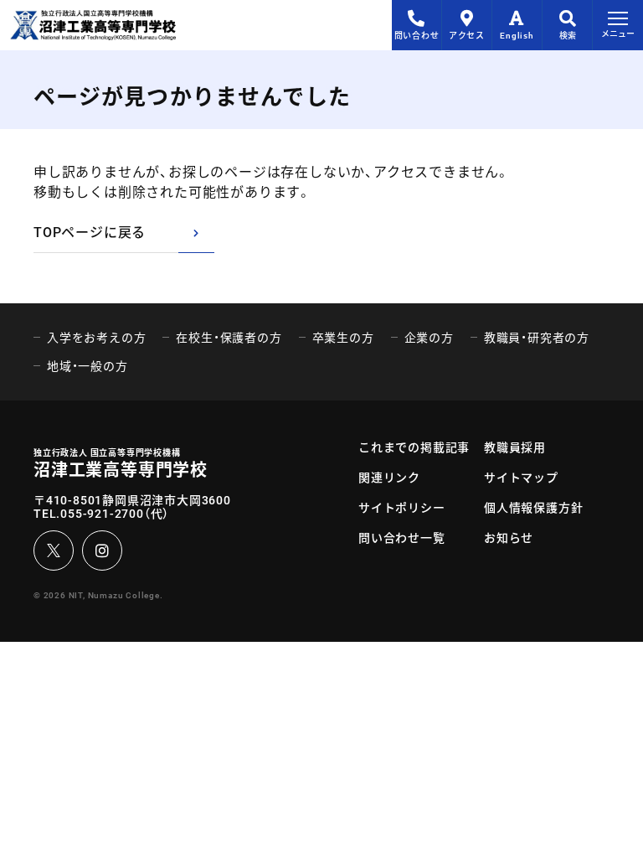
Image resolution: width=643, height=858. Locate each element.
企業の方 (429, 338)
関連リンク (389, 477)
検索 (567, 35)
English (517, 35)
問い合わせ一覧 (401, 538)
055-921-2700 (102, 513)
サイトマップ (521, 477)
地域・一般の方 (87, 366)
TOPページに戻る (89, 232)
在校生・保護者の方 (228, 338)
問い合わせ (417, 35)
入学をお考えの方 (96, 338)
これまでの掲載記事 (414, 447)
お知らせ (508, 538)
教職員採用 (515, 447)
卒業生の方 (343, 338)
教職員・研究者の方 (536, 338)
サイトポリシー (401, 507)
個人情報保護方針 (533, 507)
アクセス (467, 35)
